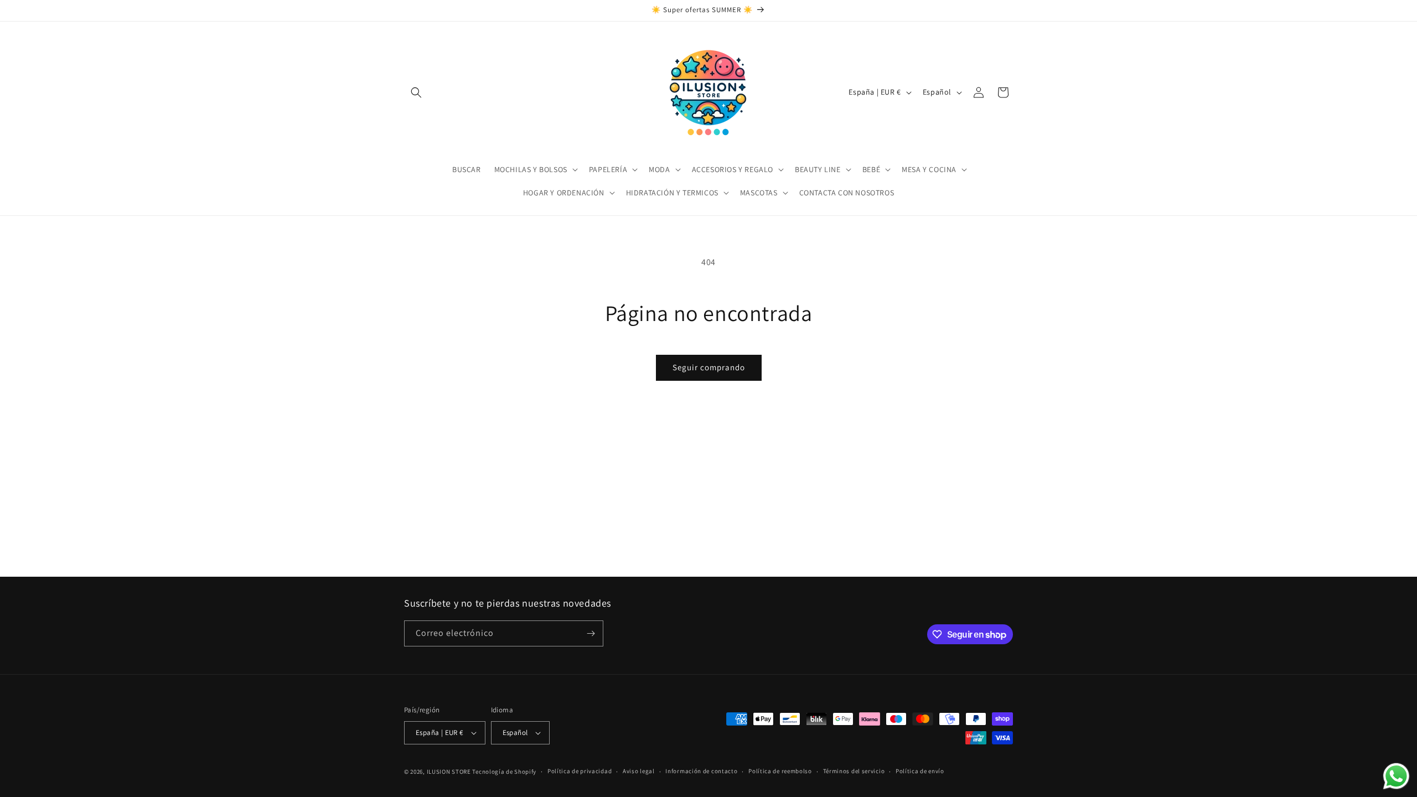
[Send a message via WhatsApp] (1396, 776)
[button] (416, 92)
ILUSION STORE (449, 771)
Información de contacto (701, 771)
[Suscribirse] (590, 633)
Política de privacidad (579, 771)
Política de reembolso (780, 771)
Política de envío (920, 771)
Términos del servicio (854, 771)
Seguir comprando (709, 367)
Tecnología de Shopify (504, 771)
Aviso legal (639, 771)
